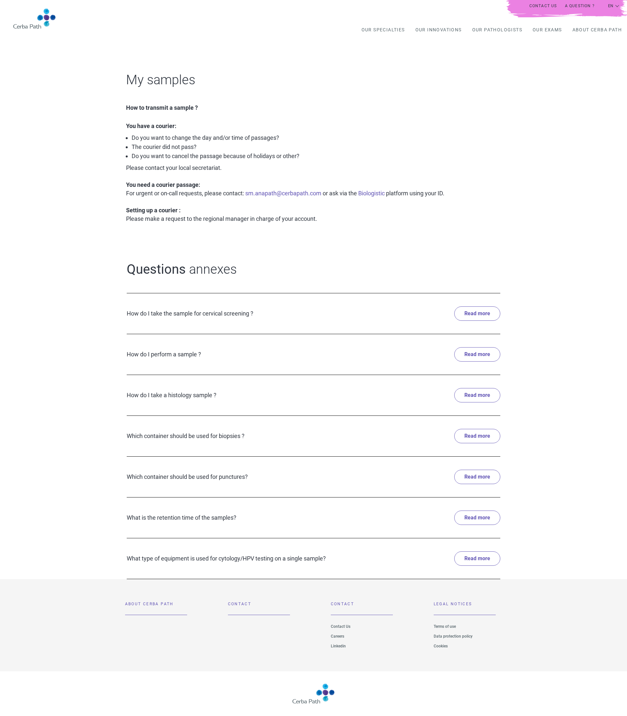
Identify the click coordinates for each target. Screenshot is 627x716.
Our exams (547, 29)
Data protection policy (453, 636)
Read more (477, 313)
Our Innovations (438, 29)
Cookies (441, 646)
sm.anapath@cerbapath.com (283, 193)
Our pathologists (497, 29)
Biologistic (371, 193)
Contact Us (340, 626)
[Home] (30, 18)
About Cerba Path (597, 29)
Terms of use (445, 626)
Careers (337, 636)
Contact (239, 604)
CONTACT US (543, 6)
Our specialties (383, 29)
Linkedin (338, 646)
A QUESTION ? (580, 6)
